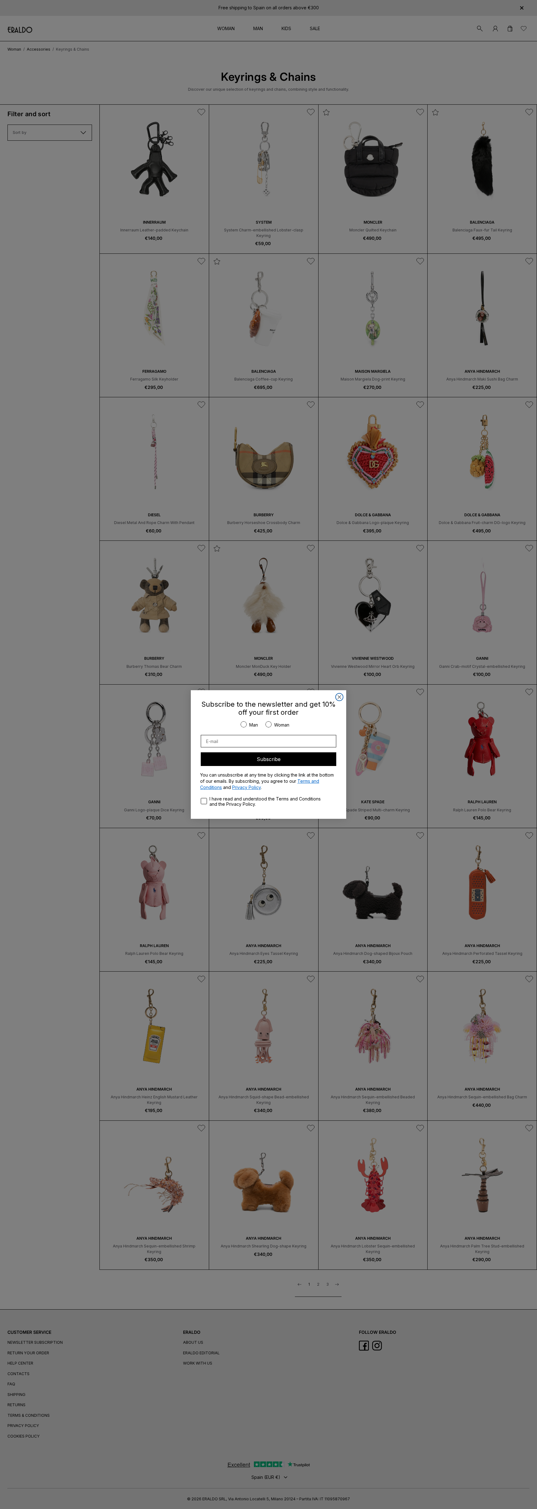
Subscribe (269, 759)
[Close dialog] (339, 697)
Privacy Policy (246, 787)
